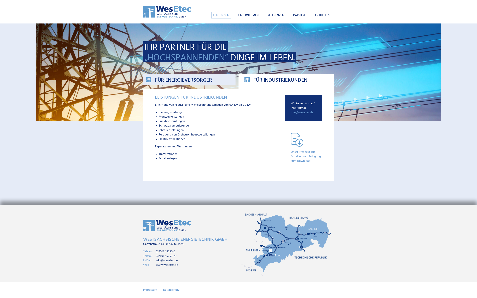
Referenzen (276, 15)
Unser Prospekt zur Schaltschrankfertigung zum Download (306, 156)
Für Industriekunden (280, 80)
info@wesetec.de (302, 112)
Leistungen (221, 15)
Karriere (299, 15)
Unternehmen (248, 15)
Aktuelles (322, 15)
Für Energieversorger (183, 80)
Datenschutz (171, 289)
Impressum (150, 289)
